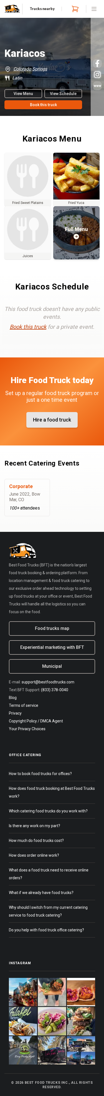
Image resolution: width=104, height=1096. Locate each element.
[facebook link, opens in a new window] (97, 63)
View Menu (23, 93)
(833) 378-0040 (54, 690)
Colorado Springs (30, 69)
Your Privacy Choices (27, 729)
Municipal (52, 666)
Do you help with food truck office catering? (46, 930)
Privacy (15, 713)
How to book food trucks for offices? (40, 773)
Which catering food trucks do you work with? (48, 811)
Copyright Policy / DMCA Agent (36, 721)
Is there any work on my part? (34, 826)
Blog (13, 697)
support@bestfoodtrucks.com (48, 682)
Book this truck (43, 105)
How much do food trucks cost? (36, 840)
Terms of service (23, 705)
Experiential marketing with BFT (52, 647)
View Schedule (63, 93)
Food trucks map (52, 628)
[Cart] (74, 9)
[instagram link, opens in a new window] (97, 74)
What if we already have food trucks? (41, 892)
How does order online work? (34, 855)
